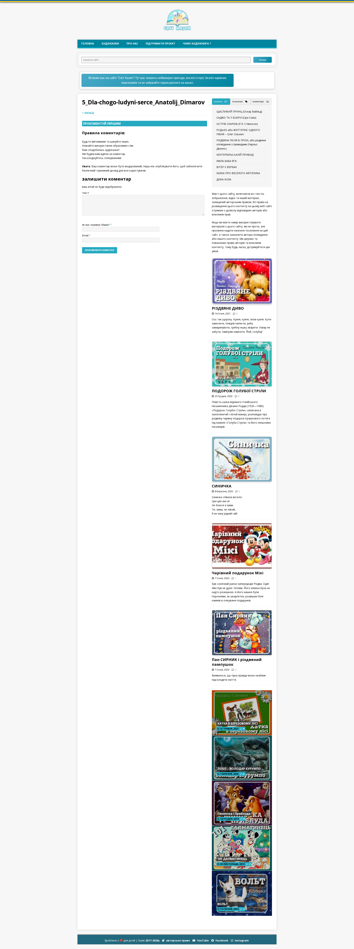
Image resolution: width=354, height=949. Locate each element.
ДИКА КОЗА (223, 179)
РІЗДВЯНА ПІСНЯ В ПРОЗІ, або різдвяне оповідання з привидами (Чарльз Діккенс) (241, 144)
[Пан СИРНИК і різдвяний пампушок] (242, 653)
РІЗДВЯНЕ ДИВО (228, 308)
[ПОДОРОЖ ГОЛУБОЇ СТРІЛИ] (242, 384)
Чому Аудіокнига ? (197, 43)
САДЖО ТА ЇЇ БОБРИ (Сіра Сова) (236, 117)
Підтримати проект (160, 43)
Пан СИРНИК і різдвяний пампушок (237, 662)
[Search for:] (167, 59)
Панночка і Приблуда (233, 814)
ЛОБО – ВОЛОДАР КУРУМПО (239, 769)
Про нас (132, 43)
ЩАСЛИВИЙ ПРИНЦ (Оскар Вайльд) (239, 111)
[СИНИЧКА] (242, 479)
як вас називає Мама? (96, 224)
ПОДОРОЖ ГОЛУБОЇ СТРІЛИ (239, 390)
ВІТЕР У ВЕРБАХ (226, 167)
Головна (87, 43)
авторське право (177, 940)
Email (85, 235)
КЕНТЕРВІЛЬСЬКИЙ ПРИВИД (235, 154)
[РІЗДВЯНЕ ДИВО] (242, 301)
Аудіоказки (110, 43)
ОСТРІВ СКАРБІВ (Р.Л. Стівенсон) (237, 124)
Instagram (241, 940)
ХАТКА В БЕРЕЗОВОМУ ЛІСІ (237, 723)
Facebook (221, 940)
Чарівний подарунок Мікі (237, 572)
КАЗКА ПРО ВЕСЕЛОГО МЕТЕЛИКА (238, 173)
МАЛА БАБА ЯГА (226, 161)
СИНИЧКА (221, 486)
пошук (262, 59)
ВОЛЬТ (222, 904)
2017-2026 (151, 940)
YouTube (202, 940)
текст (85, 193)
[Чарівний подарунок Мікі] (242, 566)
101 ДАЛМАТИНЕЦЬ (232, 859)
